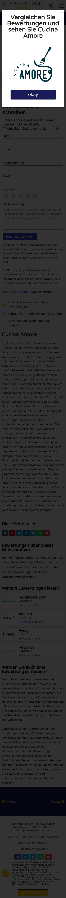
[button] (62, 12)
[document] (33, 449)
